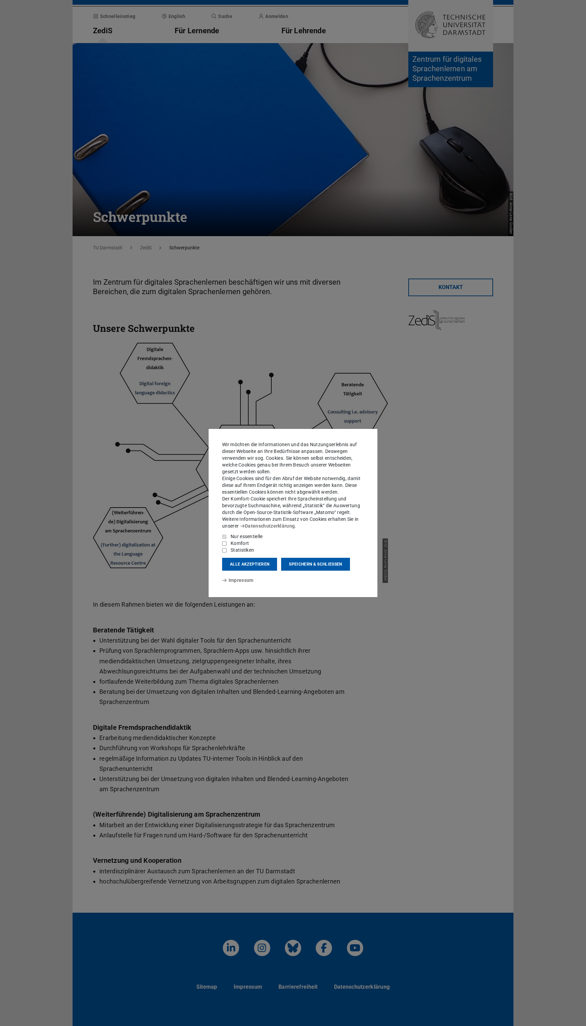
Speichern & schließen (315, 564)
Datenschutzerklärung (270, 526)
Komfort (240, 543)
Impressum (241, 580)
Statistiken (242, 550)
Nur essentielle (247, 536)
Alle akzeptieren (249, 564)
